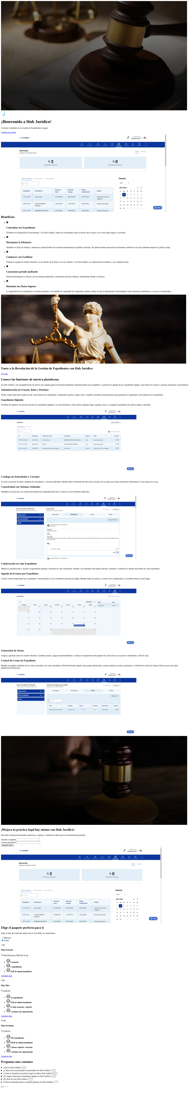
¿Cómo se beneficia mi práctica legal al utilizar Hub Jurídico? (28, 1073)
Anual (6, 940)
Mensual (7, 938)
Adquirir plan (6, 976)
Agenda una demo (8, 132)
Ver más (4, 374)
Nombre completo (8, 840)
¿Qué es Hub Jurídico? (12, 1067)
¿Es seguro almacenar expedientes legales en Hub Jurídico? (27, 1076)
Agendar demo (7, 845)
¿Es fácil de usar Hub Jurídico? (16, 1079)
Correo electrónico (8, 842)
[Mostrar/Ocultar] (24, 1067)
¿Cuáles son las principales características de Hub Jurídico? (27, 1070)
